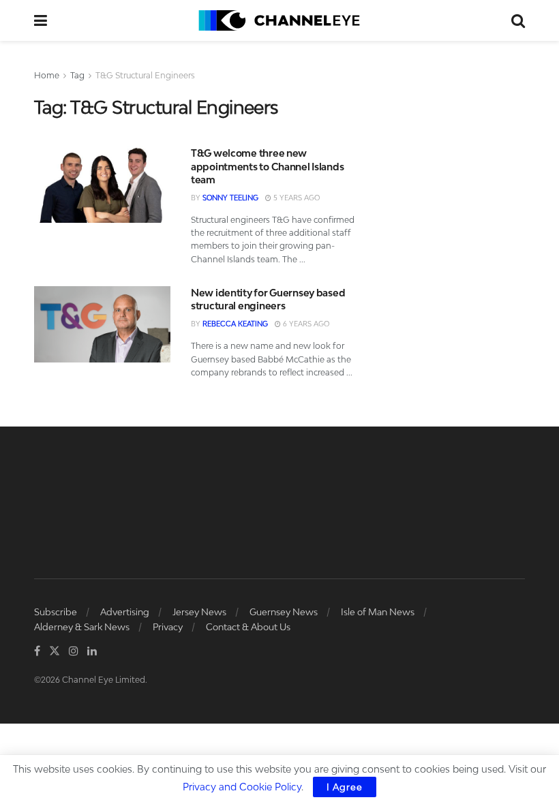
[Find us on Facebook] (37, 651)
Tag (77, 75)
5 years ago (295, 198)
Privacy (168, 626)
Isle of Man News (377, 611)
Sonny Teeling (230, 198)
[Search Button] (518, 20)
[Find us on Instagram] (73, 651)
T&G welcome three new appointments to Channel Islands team (267, 166)
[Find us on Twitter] (54, 651)
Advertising (124, 611)
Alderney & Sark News (82, 626)
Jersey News (199, 611)
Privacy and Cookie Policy (242, 786)
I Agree (345, 787)
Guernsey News (284, 611)
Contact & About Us (248, 626)
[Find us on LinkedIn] (92, 651)
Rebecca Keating (235, 324)
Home (46, 75)
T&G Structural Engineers (145, 75)
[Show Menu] (40, 20)
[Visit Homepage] (279, 20)
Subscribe (55, 611)
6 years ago (305, 324)
